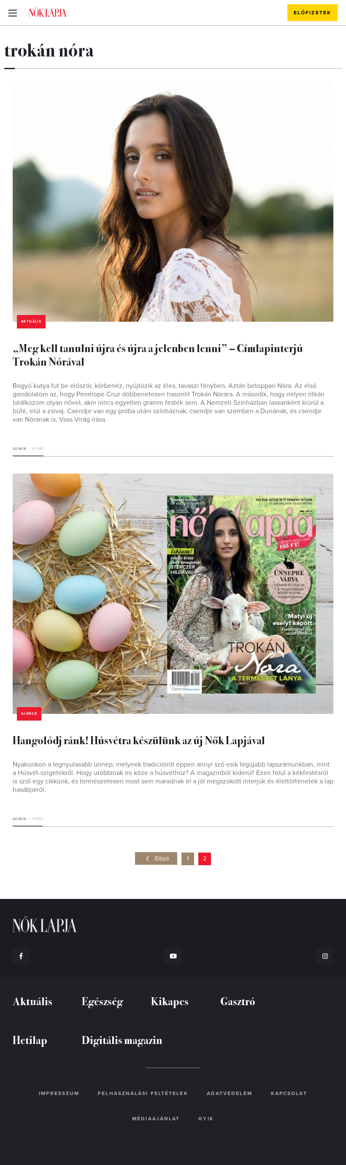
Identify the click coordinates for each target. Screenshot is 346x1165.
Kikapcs (170, 1001)
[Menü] (12, 12)
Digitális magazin (122, 1039)
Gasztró (237, 1001)
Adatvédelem (229, 1093)
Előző (162, 858)
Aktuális (31, 321)
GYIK (206, 1119)
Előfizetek (312, 13)
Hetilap (30, 1039)
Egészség (102, 1001)
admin (20, 449)
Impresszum (59, 1093)
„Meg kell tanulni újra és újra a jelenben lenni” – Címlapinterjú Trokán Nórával (158, 354)
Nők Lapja (48, 12)
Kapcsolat (289, 1093)
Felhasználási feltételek (143, 1093)
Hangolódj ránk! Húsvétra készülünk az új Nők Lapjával (139, 740)
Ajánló (29, 714)
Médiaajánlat (156, 1119)
